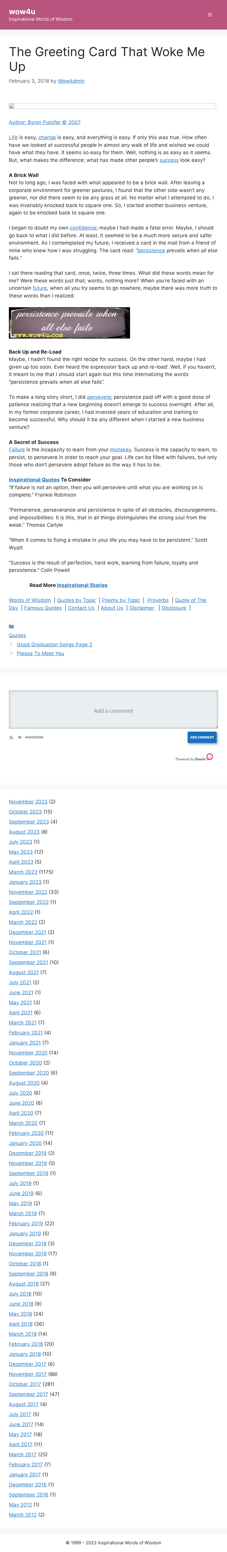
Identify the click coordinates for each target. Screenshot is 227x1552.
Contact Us (81, 608)
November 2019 (28, 1163)
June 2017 (21, 1424)
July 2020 (20, 1093)
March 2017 (23, 1454)
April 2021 (21, 1013)
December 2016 (28, 1485)
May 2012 (20, 1505)
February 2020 (26, 1133)
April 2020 (21, 1113)
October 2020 (25, 1063)
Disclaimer (142, 608)
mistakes (120, 450)
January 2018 (25, 1354)
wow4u (22, 11)
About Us (112, 608)
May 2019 (20, 1203)
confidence (83, 228)
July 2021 (20, 982)
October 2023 (25, 812)
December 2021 (27, 932)
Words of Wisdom (30, 600)
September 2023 (29, 822)
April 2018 (21, 1324)
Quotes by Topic (76, 600)
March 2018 (23, 1334)
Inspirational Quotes (34, 480)
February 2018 (26, 1344)
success (169, 160)
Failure (17, 450)
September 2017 (28, 1394)
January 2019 (25, 1234)
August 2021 (24, 972)
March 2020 (23, 1123)
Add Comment (202, 737)
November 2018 (28, 1254)
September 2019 (28, 1173)
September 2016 (28, 1495)
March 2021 (23, 1023)
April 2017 (21, 1444)
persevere (99, 397)
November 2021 (28, 942)
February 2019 (26, 1223)
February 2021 (26, 1033)
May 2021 (20, 1003)
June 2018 (21, 1304)
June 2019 (21, 1193)
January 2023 (25, 882)
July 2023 (20, 842)
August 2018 (24, 1284)
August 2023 (24, 832)
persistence (151, 250)
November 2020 (28, 1053)
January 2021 (25, 1043)
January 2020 (25, 1143)
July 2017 (20, 1414)
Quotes (17, 635)
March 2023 (23, 872)
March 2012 (23, 1515)
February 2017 (26, 1465)
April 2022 (21, 912)
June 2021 (21, 992)
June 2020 (21, 1103)
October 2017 (25, 1384)
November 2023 (28, 802)
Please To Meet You (40, 653)
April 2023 (21, 862)
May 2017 (20, 1434)
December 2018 (27, 1244)
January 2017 (25, 1475)
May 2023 (21, 852)
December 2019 (28, 1153)
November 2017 (28, 1374)
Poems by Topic (121, 600)
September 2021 (28, 962)
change (47, 137)
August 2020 (24, 1083)
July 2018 (20, 1294)
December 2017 (27, 1364)
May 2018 (20, 1314)
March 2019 (23, 1213)
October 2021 (25, 952)
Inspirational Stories (82, 585)
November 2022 (28, 892)
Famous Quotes (43, 608)
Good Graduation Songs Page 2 (54, 645)
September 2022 (29, 902)
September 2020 (29, 1073)
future (40, 288)
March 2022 (23, 922)
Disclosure (174, 608)
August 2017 (24, 1404)
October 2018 (25, 1264)
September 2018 (28, 1274)
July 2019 (20, 1183)
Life (13, 137)
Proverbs (158, 600)
